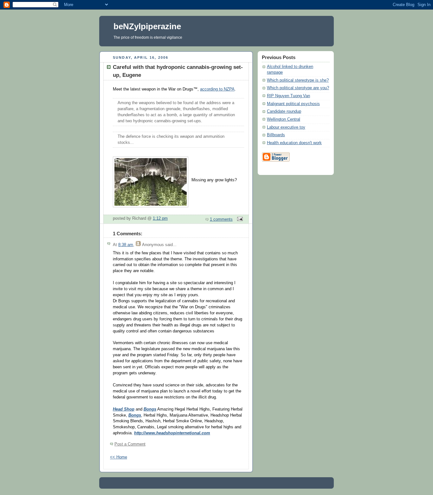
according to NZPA (217, 89)
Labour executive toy (286, 127)
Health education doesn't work (294, 143)
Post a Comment (129, 444)
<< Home (118, 457)
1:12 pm (160, 218)
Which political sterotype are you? (298, 88)
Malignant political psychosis (293, 104)
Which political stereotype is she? (298, 80)
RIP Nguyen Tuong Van (288, 96)
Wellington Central (283, 119)
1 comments (221, 219)
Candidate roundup (284, 111)
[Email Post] (239, 219)
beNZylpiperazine (147, 26)
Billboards (276, 135)
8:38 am (125, 245)
